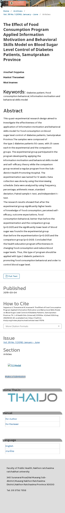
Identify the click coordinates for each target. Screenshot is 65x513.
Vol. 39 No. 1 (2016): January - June (20, 14)
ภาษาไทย (10, 451)
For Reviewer (12, 424)
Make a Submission (15, 376)
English (9, 446)
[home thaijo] (33, 401)
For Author (11, 419)
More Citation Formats (17, 326)
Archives (17, 11)
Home (6, 11)
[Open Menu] (3, 3)
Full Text (12, 276)
